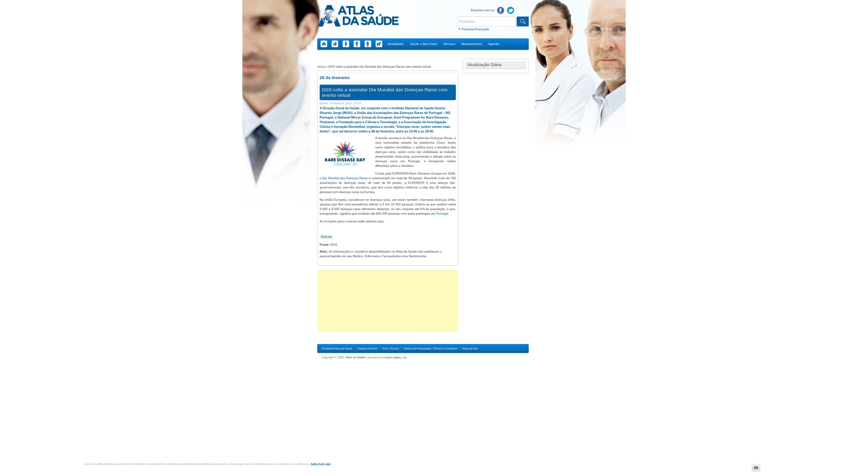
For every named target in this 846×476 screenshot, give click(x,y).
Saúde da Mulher (345, 43)
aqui (381, 221)
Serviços (449, 44)
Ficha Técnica (390, 348)
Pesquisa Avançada (475, 29)
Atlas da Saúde (355, 357)
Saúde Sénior (367, 43)
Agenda (493, 44)
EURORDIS (416, 182)
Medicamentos (472, 44)
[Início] (358, 16)
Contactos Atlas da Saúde (337, 348)
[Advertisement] (387, 301)
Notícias (326, 236)
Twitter (510, 10)
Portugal (442, 213)
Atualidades (396, 44)
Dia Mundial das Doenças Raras (345, 178)
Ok (756, 468)
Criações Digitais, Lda (394, 357)
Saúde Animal (378, 43)
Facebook (501, 10)
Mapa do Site (470, 348)
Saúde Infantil (334, 43)
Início (321, 66)
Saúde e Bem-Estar (423, 44)
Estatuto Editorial (367, 348)
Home (323, 43)
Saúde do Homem (356, 43)
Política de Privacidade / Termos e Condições (430, 348)
